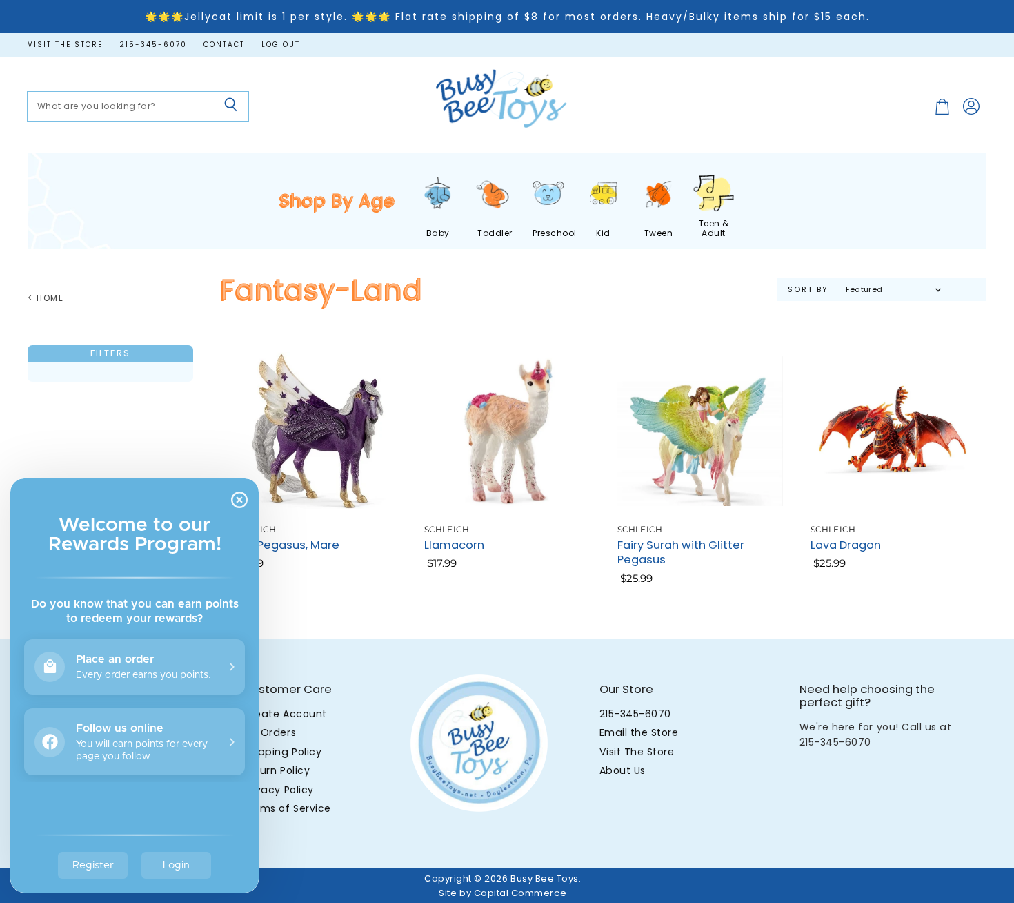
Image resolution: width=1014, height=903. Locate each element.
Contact (224, 45)
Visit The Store (637, 752)
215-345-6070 (153, 45)
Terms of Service (286, 808)
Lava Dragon (846, 545)
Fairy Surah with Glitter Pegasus (680, 552)
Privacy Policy (278, 790)
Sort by (808, 289)
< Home (46, 298)
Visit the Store (65, 45)
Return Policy (276, 770)
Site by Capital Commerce (502, 893)
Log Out (280, 45)
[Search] (230, 106)
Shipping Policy (282, 752)
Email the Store (639, 732)
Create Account (284, 714)
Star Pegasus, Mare (285, 545)
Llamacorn (454, 545)
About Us (622, 770)
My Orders (269, 732)
